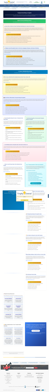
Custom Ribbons (40, 381)
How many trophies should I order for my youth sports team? (35, 174)
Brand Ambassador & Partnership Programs (29, 376)
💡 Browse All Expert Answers (35, 183)
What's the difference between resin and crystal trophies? (35, 173)
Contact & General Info (18, 375)
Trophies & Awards (40, 374)
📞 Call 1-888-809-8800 (35, 330)
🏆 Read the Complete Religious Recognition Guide (14, 56)
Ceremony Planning (18, 314)
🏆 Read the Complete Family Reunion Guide (34, 199)
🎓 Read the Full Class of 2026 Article (11, 84)
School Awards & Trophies (39, 376)
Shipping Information (19, 376)
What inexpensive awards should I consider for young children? (35, 180)
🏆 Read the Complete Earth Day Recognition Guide (36, 128)
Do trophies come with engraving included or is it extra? (34, 179)
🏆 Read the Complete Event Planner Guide (12, 105)
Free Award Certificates (8, 298)
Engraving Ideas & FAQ (29, 375)
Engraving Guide (18, 298)
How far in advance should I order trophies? (33, 178)
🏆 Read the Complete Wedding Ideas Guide (12, 151)
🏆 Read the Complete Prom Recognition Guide (13, 127)
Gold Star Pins (39, 382)
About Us (19, 374)
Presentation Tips (8, 314)
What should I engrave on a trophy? (32, 175)
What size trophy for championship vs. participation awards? (35, 177)
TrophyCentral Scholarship (29, 374)
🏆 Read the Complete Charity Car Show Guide (13, 34)
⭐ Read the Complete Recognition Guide (34, 222)
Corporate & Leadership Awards (39, 375)
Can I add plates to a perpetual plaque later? (33, 176)
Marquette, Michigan (8, 380)
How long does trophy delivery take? (32, 172)
